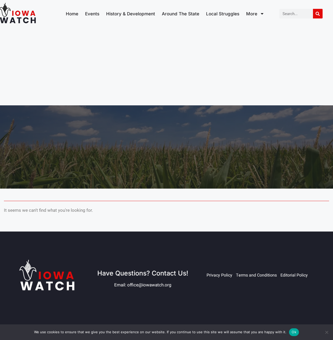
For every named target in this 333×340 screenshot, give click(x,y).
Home (72, 13)
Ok (294, 332)
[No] (326, 332)
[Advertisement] (166, 66)
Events (92, 13)
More (251, 13)
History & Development (130, 13)
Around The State (180, 13)
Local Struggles (222, 13)
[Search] (318, 13)
